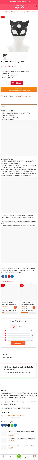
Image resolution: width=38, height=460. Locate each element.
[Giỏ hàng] (36, 7)
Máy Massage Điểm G (19, 270)
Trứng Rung (18, 272)
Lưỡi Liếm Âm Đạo (8, 270)
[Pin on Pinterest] (9, 276)
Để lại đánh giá (18, 343)
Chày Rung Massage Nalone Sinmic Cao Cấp (27, 303)
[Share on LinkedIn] (12, 276)
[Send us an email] (8, 425)
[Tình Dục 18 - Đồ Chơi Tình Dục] (19, 7)
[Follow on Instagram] (5, 425)
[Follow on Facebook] (2, 425)
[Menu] (2, 6)
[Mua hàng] (15, 307)
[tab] (19, 106)
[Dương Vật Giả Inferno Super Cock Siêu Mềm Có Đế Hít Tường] (9, 292)
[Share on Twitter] (6, 276)
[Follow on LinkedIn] (15, 425)
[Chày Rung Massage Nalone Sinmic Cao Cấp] (28, 292)
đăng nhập (13, 372)
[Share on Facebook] (2, 276)
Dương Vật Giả (15, 11)
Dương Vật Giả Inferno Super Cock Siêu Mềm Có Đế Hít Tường (9, 303)
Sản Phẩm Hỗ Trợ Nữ (8, 272)
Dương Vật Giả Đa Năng (28, 11)
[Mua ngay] (15, 307)
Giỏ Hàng (17, 83)
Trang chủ (6, 11)
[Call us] (12, 425)
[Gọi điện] (19, 456)
